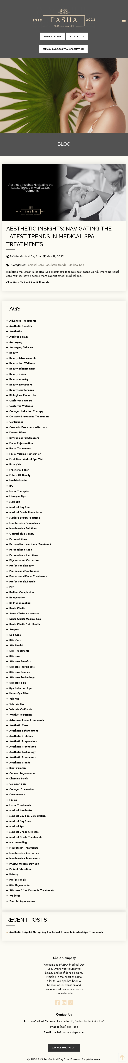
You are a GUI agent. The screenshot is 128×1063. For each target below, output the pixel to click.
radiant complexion (21, 592)
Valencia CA (16, 704)
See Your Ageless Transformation (63, 49)
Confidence (16, 422)
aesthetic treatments (22, 757)
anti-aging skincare (21, 347)
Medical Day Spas (20, 821)
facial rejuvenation (21, 443)
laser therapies (19, 491)
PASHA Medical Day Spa (24, 864)
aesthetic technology (22, 752)
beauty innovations (20, 384)
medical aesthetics (20, 810)
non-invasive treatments (24, 858)
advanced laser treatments (26, 720)
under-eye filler (19, 693)
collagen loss (18, 784)
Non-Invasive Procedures (24, 523)
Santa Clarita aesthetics (24, 613)
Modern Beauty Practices (24, 518)
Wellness (14, 895)
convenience (17, 794)
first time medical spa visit (26, 459)
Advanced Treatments (22, 321)
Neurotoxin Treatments (23, 848)
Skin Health (16, 645)
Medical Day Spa (19, 507)
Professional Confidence (24, 571)
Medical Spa (76, 265)
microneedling (18, 842)
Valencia (14, 699)
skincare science (19, 672)
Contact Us (77, 36)
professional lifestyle (22, 581)
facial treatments (20, 448)
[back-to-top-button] (121, 1057)
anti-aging (15, 342)
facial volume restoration (25, 454)
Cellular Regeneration (22, 773)
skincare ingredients (22, 667)
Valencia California (20, 709)
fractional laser (19, 470)
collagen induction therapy (26, 411)
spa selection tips (20, 688)
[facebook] (57, 1004)
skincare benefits (20, 661)
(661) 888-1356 (69, 1027)
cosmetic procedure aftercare (28, 427)
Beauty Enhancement (22, 368)
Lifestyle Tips (17, 496)
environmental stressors (24, 438)
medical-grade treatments (25, 837)
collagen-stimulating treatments (29, 416)
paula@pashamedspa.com (68, 1032)
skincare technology (21, 677)
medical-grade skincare (24, 832)
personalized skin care (23, 555)
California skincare (20, 400)
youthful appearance (22, 901)
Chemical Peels (18, 778)
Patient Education (20, 869)
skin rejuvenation (20, 885)
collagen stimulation (21, 789)
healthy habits (18, 480)
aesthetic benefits (20, 326)
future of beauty (19, 475)
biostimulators (18, 768)
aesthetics (15, 331)
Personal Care (35, 265)
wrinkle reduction (20, 714)
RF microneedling (20, 603)
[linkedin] (64, 1004)
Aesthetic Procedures (22, 746)
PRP (11, 587)
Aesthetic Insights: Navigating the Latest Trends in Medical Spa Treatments (59, 236)
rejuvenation (17, 597)
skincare (14, 656)
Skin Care (15, 640)
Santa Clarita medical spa (25, 619)
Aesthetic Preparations (23, 741)
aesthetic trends (56, 265)
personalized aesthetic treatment (30, 544)
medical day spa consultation (27, 816)
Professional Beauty (21, 565)
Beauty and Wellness (22, 363)
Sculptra (14, 629)
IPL (11, 486)
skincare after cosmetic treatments (31, 890)
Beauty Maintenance (21, 390)
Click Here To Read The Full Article (27, 282)
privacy (13, 874)
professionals (17, 880)
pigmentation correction (24, 560)
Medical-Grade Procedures (25, 512)
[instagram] (70, 1004)
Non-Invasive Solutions (23, 528)
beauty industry (18, 379)
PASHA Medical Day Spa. (54, 1059)
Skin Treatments (19, 651)
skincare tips (17, 683)
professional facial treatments (28, 576)
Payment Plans (52, 36)
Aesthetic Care (18, 725)
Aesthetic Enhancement (23, 730)
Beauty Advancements (22, 358)
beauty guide (17, 374)
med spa (14, 502)
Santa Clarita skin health (24, 624)
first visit (15, 464)
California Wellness (21, 406)
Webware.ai (93, 1059)
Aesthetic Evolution (21, 736)
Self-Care (15, 635)
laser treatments (20, 805)
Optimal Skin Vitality (21, 533)
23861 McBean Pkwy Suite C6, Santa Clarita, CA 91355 (64, 1021)
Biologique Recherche (22, 395)
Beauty (13, 352)
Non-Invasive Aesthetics (24, 853)
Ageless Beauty (18, 337)
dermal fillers (17, 432)
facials (13, 800)
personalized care (20, 549)
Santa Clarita (17, 608)
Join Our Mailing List (64, 1047)
